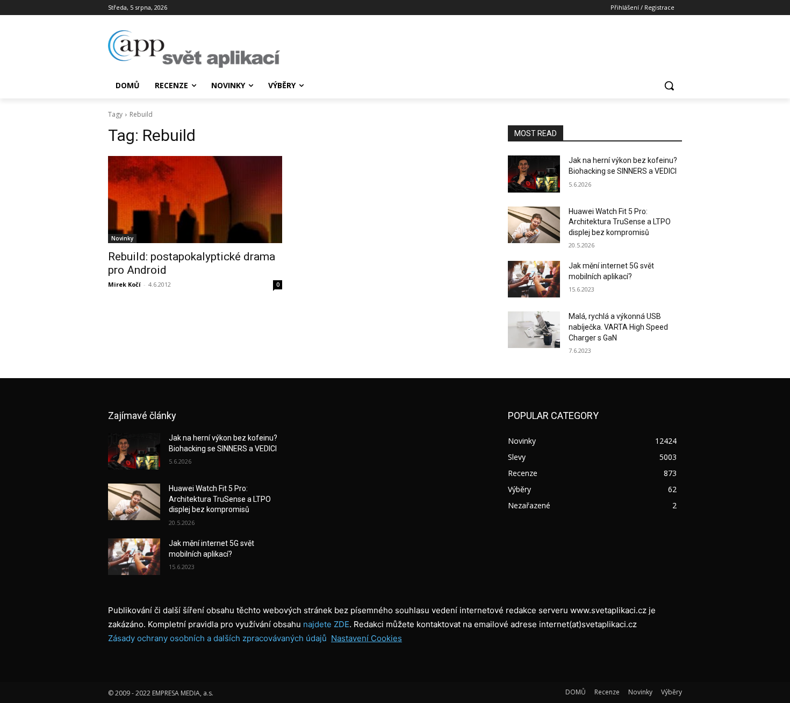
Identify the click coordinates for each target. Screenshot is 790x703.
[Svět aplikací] (194, 49)
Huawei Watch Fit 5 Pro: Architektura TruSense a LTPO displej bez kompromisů (620, 222)
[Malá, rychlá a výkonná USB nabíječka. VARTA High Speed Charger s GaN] (534, 329)
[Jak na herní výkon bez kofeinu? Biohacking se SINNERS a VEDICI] (534, 173)
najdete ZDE (326, 624)
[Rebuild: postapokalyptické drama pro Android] (195, 199)
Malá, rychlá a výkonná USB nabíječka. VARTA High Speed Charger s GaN (618, 327)
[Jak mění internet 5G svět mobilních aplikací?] (534, 279)
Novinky (122, 238)
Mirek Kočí (124, 284)
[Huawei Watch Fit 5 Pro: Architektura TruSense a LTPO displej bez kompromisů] (534, 225)
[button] (669, 85)
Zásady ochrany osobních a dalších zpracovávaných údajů (217, 638)
